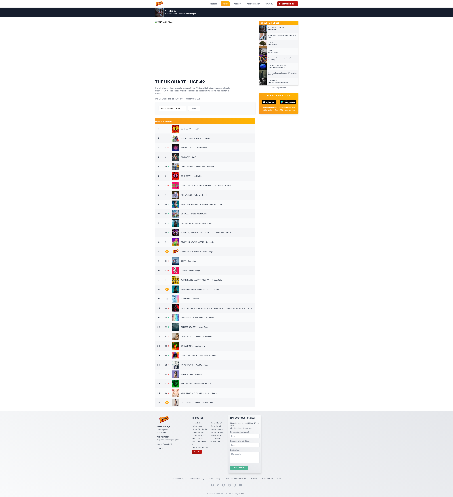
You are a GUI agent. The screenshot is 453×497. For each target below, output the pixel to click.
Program (213, 4)
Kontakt (254, 478)
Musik (225, 4)
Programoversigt (197, 478)
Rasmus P (242, 494)
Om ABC (269, 4)
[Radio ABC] (159, 4)
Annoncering (214, 478)
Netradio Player (288, 4)
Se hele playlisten (279, 88)
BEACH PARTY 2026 (271, 478)
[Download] (269, 102)
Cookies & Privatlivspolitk (235, 478)
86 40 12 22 (163, 448)
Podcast (237, 4)
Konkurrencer (253, 4)
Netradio (196, 452)
